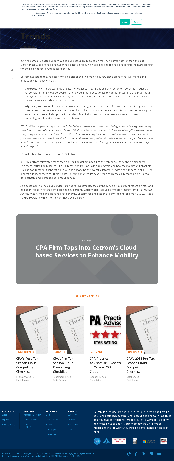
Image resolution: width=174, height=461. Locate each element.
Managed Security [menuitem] (32, 414)
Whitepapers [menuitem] (52, 429)
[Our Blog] (130, 455)
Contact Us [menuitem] (8, 411)
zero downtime (135, 352)
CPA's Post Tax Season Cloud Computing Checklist (27, 365)
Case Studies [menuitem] (52, 419)
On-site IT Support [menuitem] (29, 425)
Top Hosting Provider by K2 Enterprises (68, 193)
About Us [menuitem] (72, 411)
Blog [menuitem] (48, 414)
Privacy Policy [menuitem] (8, 424)
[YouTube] (160, 455)
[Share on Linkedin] (12, 78)
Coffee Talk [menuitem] (51, 434)
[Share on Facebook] (12, 62)
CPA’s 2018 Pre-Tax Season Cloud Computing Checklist (140, 365)
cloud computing (26, 352)
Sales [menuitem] (4, 414)
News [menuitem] (70, 429)
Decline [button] (136, 22)
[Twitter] (145, 455)
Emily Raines (28, 46)
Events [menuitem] (49, 424)
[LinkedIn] (152, 455)
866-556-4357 (14, 453)
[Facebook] (137, 455)
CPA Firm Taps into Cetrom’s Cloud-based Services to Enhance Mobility (87, 251)
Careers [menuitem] (71, 419)
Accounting (60, 352)
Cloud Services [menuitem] (31, 419)
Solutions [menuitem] (29, 411)
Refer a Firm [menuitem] (73, 424)
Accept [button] (124, 22)
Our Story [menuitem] (72, 414)
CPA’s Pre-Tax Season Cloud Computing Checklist (63, 365)
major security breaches (72, 88)
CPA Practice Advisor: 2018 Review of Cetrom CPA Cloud (105, 365)
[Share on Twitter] (12, 70)
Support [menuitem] (6, 419)
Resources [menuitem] (51, 411)
